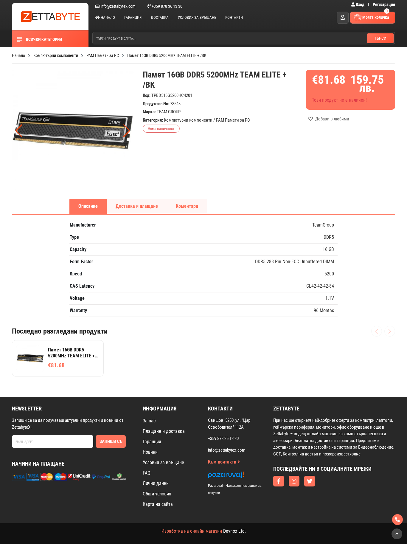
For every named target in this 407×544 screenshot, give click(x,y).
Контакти (234, 17)
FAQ (146, 473)
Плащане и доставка (164, 431)
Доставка (160, 17)
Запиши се (111, 441)
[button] (127, 130)
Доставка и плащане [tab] (137, 206)
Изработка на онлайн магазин (191, 531)
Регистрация (384, 4)
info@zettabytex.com (118, 6)
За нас (149, 421)
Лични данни (156, 483)
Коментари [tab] (187, 206)
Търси (380, 38)
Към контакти (222, 462)
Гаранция (133, 17)
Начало (107, 17)
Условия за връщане (197, 17)
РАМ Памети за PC (233, 120)
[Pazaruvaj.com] (241, 476)
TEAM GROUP (169, 111)
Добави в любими (331, 119)
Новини (150, 452)
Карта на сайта (158, 504)
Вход (360, 4)
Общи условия (157, 494)
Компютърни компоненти (188, 120)
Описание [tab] (88, 206)
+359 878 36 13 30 (166, 6)
